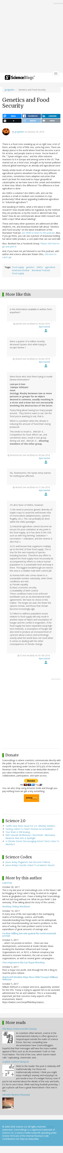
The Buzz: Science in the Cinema (19, 1028)
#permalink (44, 326)
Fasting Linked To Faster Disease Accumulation (29, 828)
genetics (30, 267)
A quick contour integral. (15, 1061)
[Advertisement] (31, 36)
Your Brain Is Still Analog (18, 832)
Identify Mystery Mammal (16, 1094)
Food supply (18, 267)
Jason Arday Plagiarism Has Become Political (28, 862)
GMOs (40, 267)
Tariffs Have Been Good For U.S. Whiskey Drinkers (30, 825)
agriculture (50, 267)
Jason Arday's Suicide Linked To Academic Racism (30, 865)
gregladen (9, 89)
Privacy (50, 1126)
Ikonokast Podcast (41, 270)
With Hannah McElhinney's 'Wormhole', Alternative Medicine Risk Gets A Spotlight (30, 837)
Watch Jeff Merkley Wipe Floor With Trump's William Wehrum (30, 978)
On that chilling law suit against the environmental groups (29, 934)
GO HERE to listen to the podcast (38, 232)
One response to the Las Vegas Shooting (23, 962)
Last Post (7, 882)
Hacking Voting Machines (16, 906)
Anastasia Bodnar (21, 270)
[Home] (19, 78)
